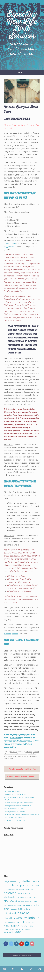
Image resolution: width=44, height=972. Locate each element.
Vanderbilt (9, 932)
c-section (28, 889)
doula (19, 741)
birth (26, 881)
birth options (20, 885)
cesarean (10, 893)
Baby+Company (10, 882)
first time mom (22, 754)
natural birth (11, 925)
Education (13, 752)
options (6, 758)
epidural (16, 901)
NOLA (23, 925)
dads (34, 897)
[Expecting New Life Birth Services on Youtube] (21, 943)
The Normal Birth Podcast (12, 791)
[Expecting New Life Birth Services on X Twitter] (11, 943)
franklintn (19, 905)
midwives (19, 756)
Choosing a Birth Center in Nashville (16, 794)
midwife (27, 909)
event (22, 901)
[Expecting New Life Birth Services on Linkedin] (27, 943)
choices (13, 754)
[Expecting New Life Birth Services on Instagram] (16, 943)
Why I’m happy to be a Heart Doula (22, 769)
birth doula (34, 881)
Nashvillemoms (25, 922)
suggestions (9, 246)
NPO (28, 926)
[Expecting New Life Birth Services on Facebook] (5, 943)
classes (15, 634)
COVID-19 (28, 897)
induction (13, 909)
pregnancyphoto (9, 929)
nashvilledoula (29, 756)
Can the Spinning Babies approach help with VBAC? (21, 814)
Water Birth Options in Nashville (22, 777)
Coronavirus (22, 897)
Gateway (26, 905)
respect (11, 758)
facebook (27, 901)
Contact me (15, 738)
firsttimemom (12, 905)
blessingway (11, 889)
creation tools (10, 243)
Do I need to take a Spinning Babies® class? (18, 802)
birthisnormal (8, 885)
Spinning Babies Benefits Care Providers (17, 806)
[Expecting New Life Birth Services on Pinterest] (32, 943)
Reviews (24, 955)
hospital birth (32, 754)
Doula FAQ (16, 955)
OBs (35, 756)
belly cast (20, 882)
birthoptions (31, 885)
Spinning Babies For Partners (13, 808)
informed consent (10, 756)
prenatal (26, 929)
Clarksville (9, 897)
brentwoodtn (19, 889)
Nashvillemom (9, 922)
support (7, 634)
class (17, 897)
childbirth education (25, 893)
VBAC (18, 932)
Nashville (22, 913)
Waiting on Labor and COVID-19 (14, 820)
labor (20, 908)
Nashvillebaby (11, 918)
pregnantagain (18, 929)
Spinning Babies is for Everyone (14, 811)
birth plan (28, 752)
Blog (29, 955)
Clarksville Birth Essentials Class (14, 817)
